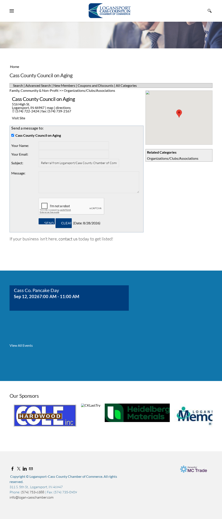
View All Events (21, 345)
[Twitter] (19, 469)
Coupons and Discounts (95, 85)
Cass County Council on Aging (43, 99)
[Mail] (31, 469)
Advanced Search (38, 85)
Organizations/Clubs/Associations (172, 158)
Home (14, 66)
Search (18, 85)
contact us (68, 238)
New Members (64, 85)
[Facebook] (13, 469)
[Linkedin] (25, 469)
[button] (179, 113)
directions (63, 107)
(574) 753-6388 (33, 492)
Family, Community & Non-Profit (34, 90)
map (50, 107)
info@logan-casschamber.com (32, 497)
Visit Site (18, 118)
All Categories (126, 85)
